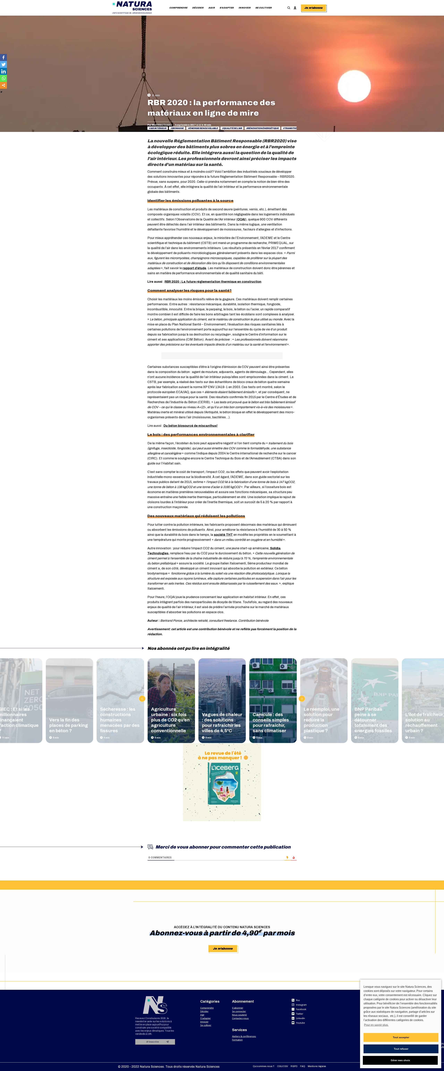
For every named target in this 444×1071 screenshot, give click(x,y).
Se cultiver (205, 1025)
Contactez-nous (240, 1018)
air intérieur (158, 128)
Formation (237, 1039)
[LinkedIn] (3, 71)
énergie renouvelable (203, 128)
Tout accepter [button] (401, 1037)
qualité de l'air (232, 128)
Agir (202, 1014)
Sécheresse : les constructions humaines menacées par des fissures (120, 720)
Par (159, 125)
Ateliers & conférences (244, 1036)
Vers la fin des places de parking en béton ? (68, 725)
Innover (204, 1021)
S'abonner (237, 1007)
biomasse (178, 128)
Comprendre (207, 1007)
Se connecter (239, 1011)
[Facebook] (3, 57)
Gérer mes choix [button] (400, 1060)
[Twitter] (3, 64)
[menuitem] (178, 7)
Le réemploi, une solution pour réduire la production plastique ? (321, 720)
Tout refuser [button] (401, 1048)
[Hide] (1, 92)
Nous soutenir (239, 1014)
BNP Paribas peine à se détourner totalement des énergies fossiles (373, 720)
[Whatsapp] (3, 78)
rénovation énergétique (263, 128)
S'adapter (205, 1018)
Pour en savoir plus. (376, 1024)
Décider (204, 1011)
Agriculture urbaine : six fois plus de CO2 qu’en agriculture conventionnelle (170, 720)
